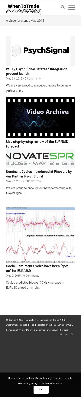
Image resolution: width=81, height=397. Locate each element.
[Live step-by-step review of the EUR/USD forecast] (40, 117)
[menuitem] (61, 7)
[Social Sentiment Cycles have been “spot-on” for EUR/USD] (40, 235)
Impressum (52, 330)
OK (41, 389)
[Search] (61, 7)
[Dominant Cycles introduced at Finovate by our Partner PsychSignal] (40, 158)
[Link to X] (72, 334)
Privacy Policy (25, 330)
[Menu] (70, 7)
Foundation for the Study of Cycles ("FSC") (45, 320)
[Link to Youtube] (61, 334)
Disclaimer (39, 330)
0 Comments (33, 78)
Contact (64, 330)
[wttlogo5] (33, 7)
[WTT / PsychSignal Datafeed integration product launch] (40, 51)
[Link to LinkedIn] (66, 334)
